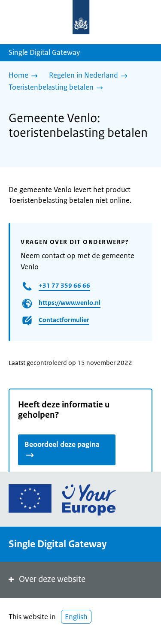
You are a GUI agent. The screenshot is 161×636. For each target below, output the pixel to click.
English (76, 616)
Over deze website (52, 579)
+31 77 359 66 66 (64, 285)
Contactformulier (64, 320)
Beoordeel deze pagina (62, 444)
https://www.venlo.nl (69, 302)
